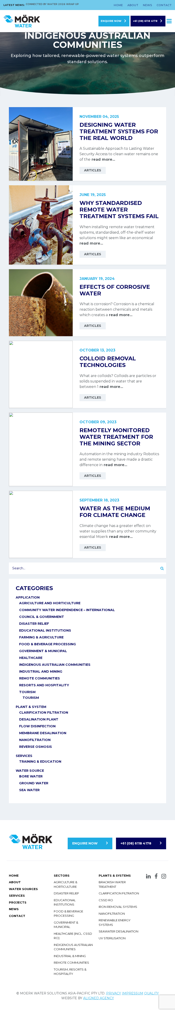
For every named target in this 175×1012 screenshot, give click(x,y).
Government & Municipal (43, 651)
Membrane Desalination (42, 733)
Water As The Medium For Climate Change (115, 511)
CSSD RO (106, 900)
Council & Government (41, 617)
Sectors (61, 875)
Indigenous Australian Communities (54, 665)
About (132, 5)
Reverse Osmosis (35, 747)
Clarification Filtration (43, 712)
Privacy (113, 993)
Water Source (30, 771)
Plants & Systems (115, 875)
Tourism (27, 692)
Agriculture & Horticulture (65, 884)
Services (24, 756)
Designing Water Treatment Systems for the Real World (119, 131)
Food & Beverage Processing (47, 644)
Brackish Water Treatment (112, 884)
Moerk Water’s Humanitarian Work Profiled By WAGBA (63, 5)
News (147, 5)
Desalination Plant (38, 719)
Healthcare (30, 658)
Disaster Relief (34, 624)
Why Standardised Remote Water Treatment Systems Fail (119, 209)
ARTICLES (92, 170)
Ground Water (33, 783)
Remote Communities (71, 962)
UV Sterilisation (112, 938)
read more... (102, 159)
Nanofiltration (35, 740)
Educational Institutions (45, 630)
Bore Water (31, 776)
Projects (17, 902)
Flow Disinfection (37, 726)
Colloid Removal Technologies (108, 361)
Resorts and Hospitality (44, 685)
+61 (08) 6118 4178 (145, 21)
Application (28, 597)
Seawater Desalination (118, 931)
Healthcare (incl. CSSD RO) (73, 936)
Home (118, 5)
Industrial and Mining (40, 671)
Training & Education (40, 761)
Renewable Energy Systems (115, 922)
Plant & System (31, 707)
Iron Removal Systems (118, 907)
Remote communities (39, 678)
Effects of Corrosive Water (115, 290)
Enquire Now (111, 21)
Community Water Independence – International (67, 610)
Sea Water (29, 790)
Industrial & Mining (70, 956)
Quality (151, 993)
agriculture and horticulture (49, 603)
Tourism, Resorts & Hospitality (70, 972)
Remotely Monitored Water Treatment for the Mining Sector (116, 437)
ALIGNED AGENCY (98, 998)
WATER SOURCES (23, 889)
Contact (164, 5)
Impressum (132, 993)
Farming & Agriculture (41, 637)
